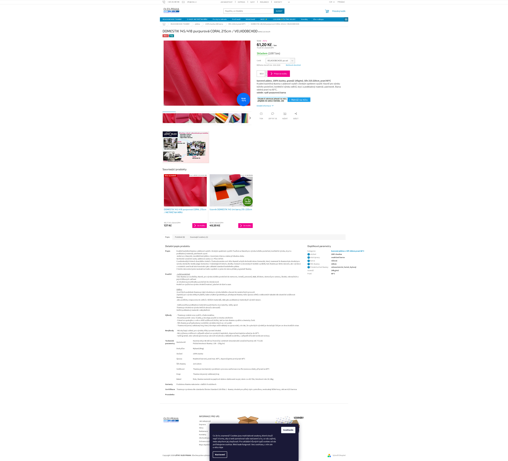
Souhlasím (288, 430)
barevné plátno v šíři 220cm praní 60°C (347, 251)
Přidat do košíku (280, 73)
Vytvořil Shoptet (339, 455)
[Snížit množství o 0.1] (266, 75)
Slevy (252, 2)
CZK (331, 2)
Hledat (279, 11)
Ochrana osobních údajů (208, 441)
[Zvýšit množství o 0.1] (266, 72)
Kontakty (278, 2)
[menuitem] (172, 19)
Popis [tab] (167, 237)
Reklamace (264, 2)
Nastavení (220, 454)
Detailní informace (264, 106)
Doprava (241, 2)
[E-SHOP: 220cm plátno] (284, 99)
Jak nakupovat (226, 2)
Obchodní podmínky (207, 438)
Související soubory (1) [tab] (199, 237)
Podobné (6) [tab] (180, 237)
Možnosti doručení (293, 65)
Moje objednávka (206, 444)
